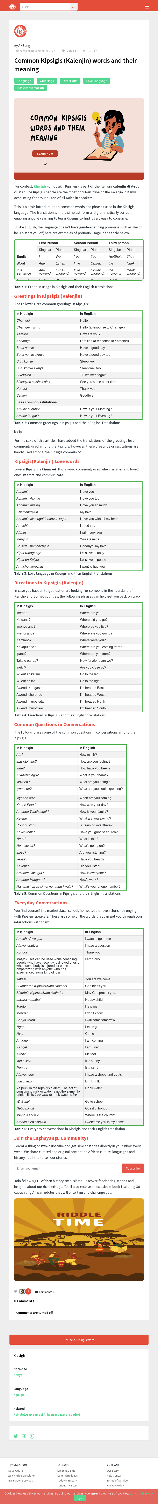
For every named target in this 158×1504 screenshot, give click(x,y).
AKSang (24, 45)
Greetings (47, 81)
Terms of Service (117, 1480)
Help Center (114, 1475)
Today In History (67, 1480)
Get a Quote (15, 1470)
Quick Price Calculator (21, 1475)
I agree (80, 1498)
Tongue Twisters (67, 1485)
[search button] (74, 7)
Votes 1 (71, 50)
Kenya (18, 1375)
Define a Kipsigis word (79, 1340)
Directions (70, 81)
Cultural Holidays (67, 1475)
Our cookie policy (141, 1493)
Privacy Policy (115, 1485)
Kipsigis (40, 186)
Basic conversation (30, 88)
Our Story (113, 1470)
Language (24, 81)
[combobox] (49, 7)
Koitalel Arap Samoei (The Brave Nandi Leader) (47, 1415)
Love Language (96, 81)
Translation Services (20, 1480)
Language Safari (67, 1470)
